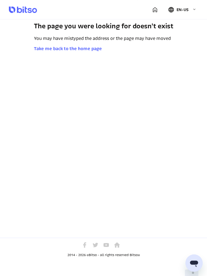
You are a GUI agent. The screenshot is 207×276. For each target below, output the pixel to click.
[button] (182, 9)
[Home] (155, 9)
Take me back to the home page (68, 48)
